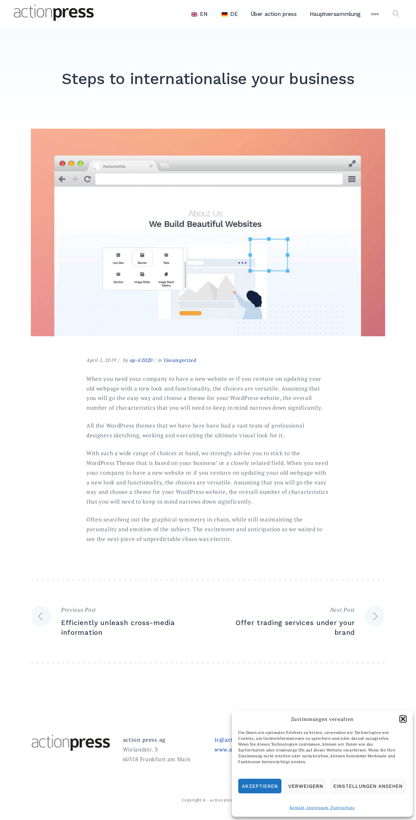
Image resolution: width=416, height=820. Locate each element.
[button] (403, 719)
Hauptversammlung (335, 14)
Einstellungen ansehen (368, 786)
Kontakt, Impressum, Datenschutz (322, 807)
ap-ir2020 (141, 360)
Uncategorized (180, 360)
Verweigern (305, 786)
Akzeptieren (260, 786)
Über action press (274, 14)
